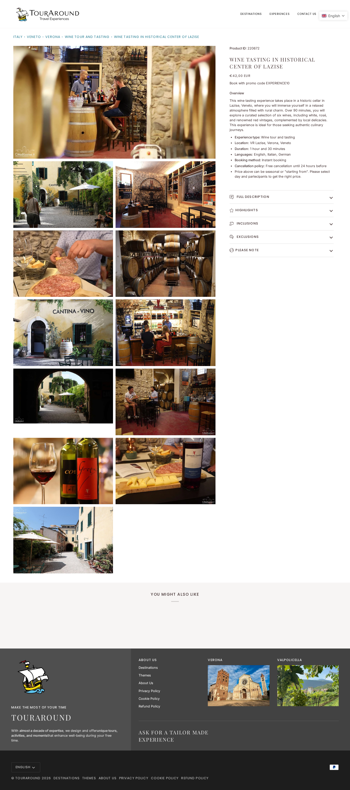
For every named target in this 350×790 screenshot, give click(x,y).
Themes (145, 675)
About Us (146, 683)
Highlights (246, 210)
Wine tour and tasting (87, 37)
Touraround (27, 778)
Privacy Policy (149, 691)
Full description (252, 197)
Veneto (34, 37)
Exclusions (247, 237)
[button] (280, 14)
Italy (18, 37)
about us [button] (148, 660)
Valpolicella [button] (289, 660)
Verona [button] (215, 660)
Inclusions (246, 223)
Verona (52, 37)
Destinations (148, 668)
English (23, 767)
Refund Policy (149, 706)
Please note (247, 250)
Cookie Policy (149, 699)
